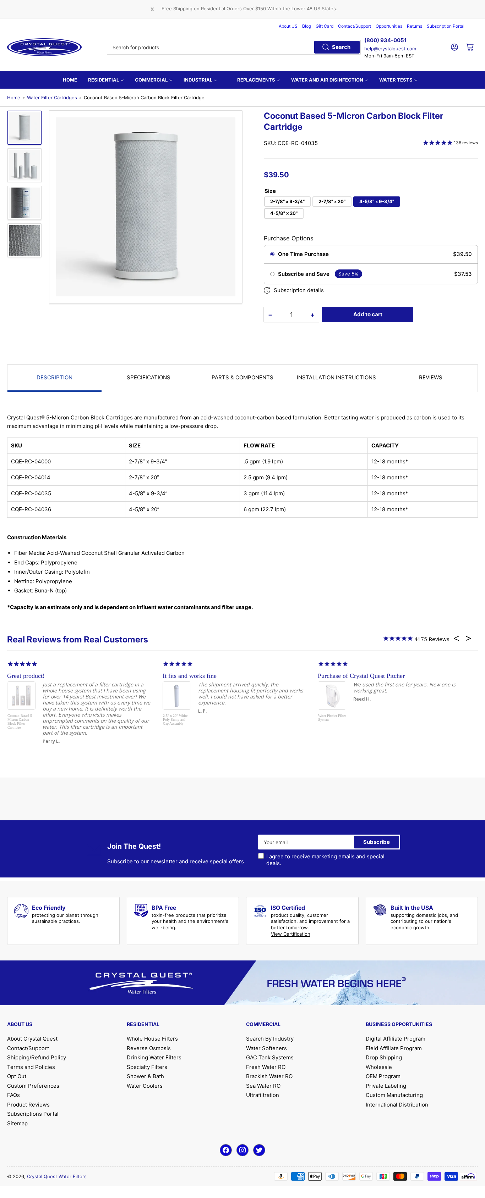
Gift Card (324, 26)
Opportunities (389, 26)
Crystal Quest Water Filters (57, 1176)
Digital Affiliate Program (395, 1038)
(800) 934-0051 (385, 40)
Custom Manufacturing (394, 1095)
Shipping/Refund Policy (36, 1057)
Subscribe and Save (303, 274)
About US (288, 26)
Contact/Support (354, 26)
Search (341, 47)
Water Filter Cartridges (52, 97)
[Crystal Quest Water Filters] (44, 47)
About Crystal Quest (32, 1038)
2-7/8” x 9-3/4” (287, 201)
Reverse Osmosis (149, 1048)
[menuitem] (70, 80)
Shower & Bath (145, 1076)
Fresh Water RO (265, 1067)
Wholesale (379, 1067)
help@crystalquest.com (390, 48)
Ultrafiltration (262, 1095)
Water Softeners (266, 1048)
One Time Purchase (303, 254)
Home (13, 97)
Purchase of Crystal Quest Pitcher (361, 675)
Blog (306, 26)
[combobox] (233, 47)
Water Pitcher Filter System (332, 717)
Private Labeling (386, 1085)
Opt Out (16, 1076)
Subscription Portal (445, 26)
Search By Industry (270, 1038)
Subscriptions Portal (33, 1113)
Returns (414, 26)
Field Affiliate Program (394, 1048)
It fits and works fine (190, 675)
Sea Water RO (263, 1085)
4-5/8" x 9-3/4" (376, 201)
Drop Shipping (384, 1057)
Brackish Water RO (269, 1076)
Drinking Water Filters (154, 1057)
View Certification (290, 934)
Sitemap (17, 1123)
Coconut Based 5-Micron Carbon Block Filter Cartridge (20, 721)
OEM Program (383, 1076)
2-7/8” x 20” (331, 201)
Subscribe (376, 841)
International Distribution (397, 1104)
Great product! (26, 675)
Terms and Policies (31, 1067)
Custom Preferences (33, 1085)
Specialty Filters (147, 1067)
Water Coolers (145, 1085)
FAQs (13, 1095)
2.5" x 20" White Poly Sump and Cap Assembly (175, 719)
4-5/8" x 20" (284, 213)
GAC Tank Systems (270, 1057)
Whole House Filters (152, 1038)
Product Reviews (28, 1104)
